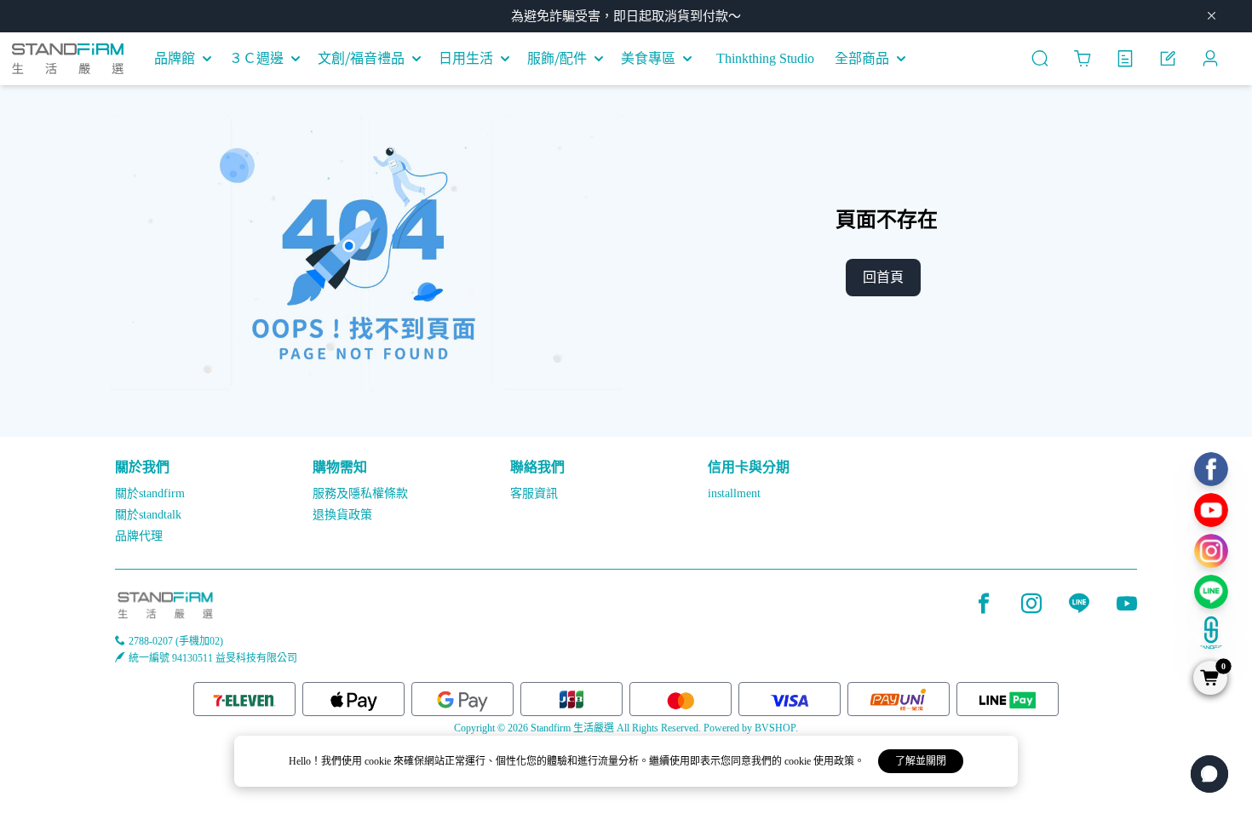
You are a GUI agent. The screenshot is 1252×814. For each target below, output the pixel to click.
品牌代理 (139, 536)
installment (734, 493)
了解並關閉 (920, 761)
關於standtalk (148, 514)
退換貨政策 (342, 514)
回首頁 (883, 277)
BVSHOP (775, 728)
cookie (379, 761)
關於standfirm (150, 493)
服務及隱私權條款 (360, 493)
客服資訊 (534, 493)
